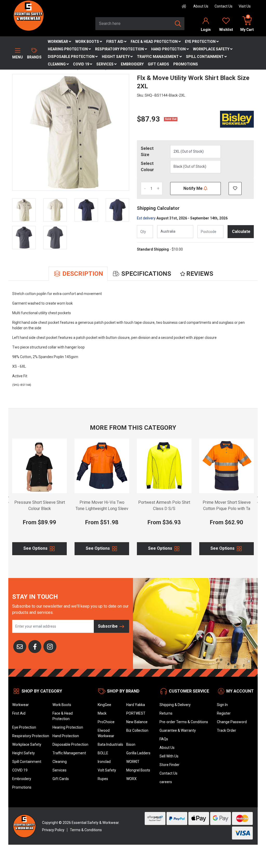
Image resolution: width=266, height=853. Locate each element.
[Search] (177, 23)
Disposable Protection (71, 57)
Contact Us (223, 6)
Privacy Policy (53, 830)
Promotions (185, 64)
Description (82, 273)
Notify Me (193, 188)
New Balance (137, 722)
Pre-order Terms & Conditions (183, 722)
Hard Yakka (135, 705)
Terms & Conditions (86, 830)
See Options (36, 548)
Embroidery (132, 64)
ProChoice (106, 722)
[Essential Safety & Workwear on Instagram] (49, 646)
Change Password (232, 722)
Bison (130, 744)
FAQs (163, 739)
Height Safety (116, 57)
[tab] (78, 274)
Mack (102, 713)
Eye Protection (200, 41)
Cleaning (57, 64)
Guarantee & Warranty (177, 730)
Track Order (226, 730)
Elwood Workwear (106, 733)
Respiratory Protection (120, 49)
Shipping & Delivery (175, 705)
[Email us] (19, 646)
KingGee (104, 705)
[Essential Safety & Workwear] (28, 15)
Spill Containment (205, 57)
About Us (200, 6)
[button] (235, 188)
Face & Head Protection (154, 41)
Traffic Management (158, 57)
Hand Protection (169, 49)
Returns (165, 713)
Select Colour (147, 166)
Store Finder (169, 765)
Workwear (58, 41)
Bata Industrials (110, 744)
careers (165, 782)
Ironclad (104, 762)
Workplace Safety (211, 49)
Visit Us (245, 6)
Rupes (103, 779)
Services (105, 64)
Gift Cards (158, 64)
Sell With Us (168, 756)
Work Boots (87, 41)
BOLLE (103, 753)
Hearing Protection (68, 49)
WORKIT (132, 762)
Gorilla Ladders (138, 753)
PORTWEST (135, 713)
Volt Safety (107, 770)
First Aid (115, 41)
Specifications (146, 273)
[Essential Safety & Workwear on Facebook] (34, 646)
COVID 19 (81, 64)
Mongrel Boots (138, 770)
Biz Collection (137, 730)
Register (224, 713)
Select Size (147, 151)
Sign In (222, 705)
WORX (131, 779)
